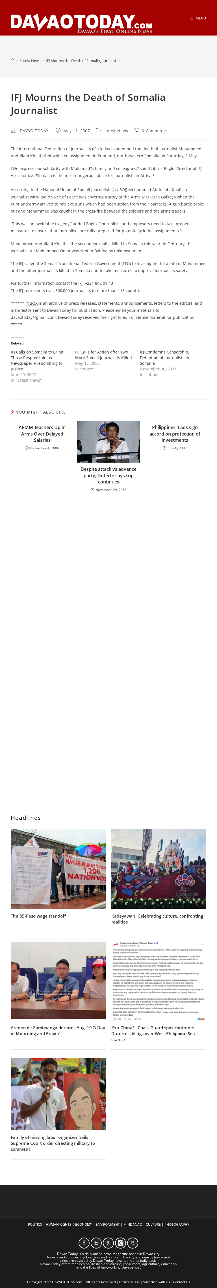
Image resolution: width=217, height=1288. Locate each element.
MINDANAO (132, 1224)
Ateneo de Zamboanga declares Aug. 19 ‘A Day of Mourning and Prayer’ (58, 1030)
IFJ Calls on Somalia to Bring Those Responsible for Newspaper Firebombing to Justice (37, 360)
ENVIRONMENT (108, 1224)
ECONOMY (83, 1224)
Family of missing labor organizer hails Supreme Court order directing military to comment (53, 1143)
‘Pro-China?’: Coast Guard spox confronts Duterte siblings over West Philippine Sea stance (153, 1033)
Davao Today (70, 317)
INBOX (32, 303)
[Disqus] (108, 570)
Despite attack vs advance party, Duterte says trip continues (108, 475)
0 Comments (154, 130)
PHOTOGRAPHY (176, 1224)
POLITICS (35, 1224)
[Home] (12, 60)
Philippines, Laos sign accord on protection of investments (174, 433)
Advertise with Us (156, 1282)
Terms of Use (129, 1282)
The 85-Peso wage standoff (38, 916)
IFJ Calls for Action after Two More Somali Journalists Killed (103, 354)
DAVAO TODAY (34, 130)
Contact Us (181, 1282)
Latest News (115, 130)
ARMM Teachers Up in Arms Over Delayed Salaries (42, 433)
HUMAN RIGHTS (58, 1224)
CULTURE (153, 1224)
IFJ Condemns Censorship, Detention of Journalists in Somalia (164, 357)
